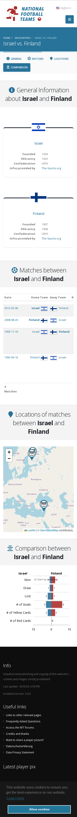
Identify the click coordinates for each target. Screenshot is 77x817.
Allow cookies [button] (39, 809)
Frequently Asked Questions (23, 721)
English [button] (65, 8)
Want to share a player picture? (25, 740)
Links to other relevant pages (23, 715)
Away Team (58, 297)
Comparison (19, 67)
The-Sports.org (51, 168)
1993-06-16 (11, 357)
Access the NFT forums (20, 727)
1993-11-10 (11, 332)
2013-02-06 (11, 308)
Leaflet (31, 530)
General (16, 59)
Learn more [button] (15, 798)
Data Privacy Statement (20, 752)
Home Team (39, 297)
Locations (61, 59)
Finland (38, 213)
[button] (44, 506)
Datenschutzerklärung (19, 746)
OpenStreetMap (49, 530)
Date (7, 297)
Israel (38, 143)
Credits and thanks (17, 733)
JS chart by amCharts (46, 579)
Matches (37, 59)
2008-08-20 (11, 320)
